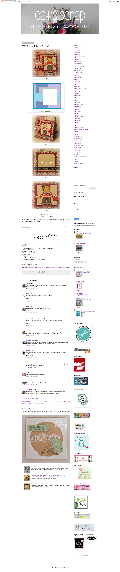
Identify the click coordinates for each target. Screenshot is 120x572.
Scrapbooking (78, 143)
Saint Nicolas (78, 136)
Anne (27, 381)
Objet (76, 124)
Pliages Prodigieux (79, 127)
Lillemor (28, 350)
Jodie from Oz (29, 389)
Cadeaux (70, 38)
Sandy (28, 306)
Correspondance (79, 74)
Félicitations (78, 86)
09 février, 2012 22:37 (31, 335)
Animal (77, 49)
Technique (77, 152)
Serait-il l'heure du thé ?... (37, 467)
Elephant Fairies (80, 281)
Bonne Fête (29, 274)
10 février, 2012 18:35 (31, 357)
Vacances (77, 159)
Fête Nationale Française (81, 88)
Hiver (76, 97)
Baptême (77, 54)
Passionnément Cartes (81, 270)
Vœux (76, 161)
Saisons (77, 142)
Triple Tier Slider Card (80, 156)
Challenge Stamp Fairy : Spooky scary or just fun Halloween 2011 (46, 475)
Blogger (66, 567)
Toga (76, 154)
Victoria (28, 283)
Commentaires (79, 262)
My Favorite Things (79, 117)
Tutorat (77, 158)
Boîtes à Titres (79, 232)
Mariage (77, 109)
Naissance (77, 118)
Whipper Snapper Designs (81, 163)
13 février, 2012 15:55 (31, 376)
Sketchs (64, 38)
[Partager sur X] (41, 272)
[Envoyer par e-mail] (37, 272)
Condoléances (78, 72)
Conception (78, 70)
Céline (28, 293)
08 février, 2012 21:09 (31, 302)
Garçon (77, 93)
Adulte (76, 47)
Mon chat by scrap (80, 298)
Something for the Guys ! (37, 484)
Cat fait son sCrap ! (81, 243)
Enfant (76, 79)
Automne (77, 52)
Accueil (24, 38)
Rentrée (77, 134)
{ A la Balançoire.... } (87, 244)
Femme (77, 83)
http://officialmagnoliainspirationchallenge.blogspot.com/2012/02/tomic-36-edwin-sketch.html (45, 267)
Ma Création (78, 106)
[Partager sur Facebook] (42, 272)
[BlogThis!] (39, 272)
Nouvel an (77, 120)
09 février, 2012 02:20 (31, 312)
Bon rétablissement (80, 56)
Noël (76, 122)
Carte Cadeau (78, 63)
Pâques (77, 131)
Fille (76, 84)
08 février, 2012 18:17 (31, 288)
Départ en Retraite (79, 77)
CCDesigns (78, 61)
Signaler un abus (79, 192)
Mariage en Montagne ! (29, 408)
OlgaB (27, 372)
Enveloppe (78, 81)
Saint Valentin (78, 138)
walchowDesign (30, 340)
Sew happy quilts (86, 282)
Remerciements (79, 133)
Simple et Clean (79, 145)
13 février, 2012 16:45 (31, 385)
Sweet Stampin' (79, 150)
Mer (76, 115)
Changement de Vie (80, 66)
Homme (77, 99)
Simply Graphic (79, 147)
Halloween (78, 95)
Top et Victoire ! (44, 38)
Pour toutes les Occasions (81, 129)
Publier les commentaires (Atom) (37, 403)
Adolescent (78, 45)
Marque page (78, 111)
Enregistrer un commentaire (31, 398)
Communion (78, 68)
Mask (76, 113)
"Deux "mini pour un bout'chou (82, 294)
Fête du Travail (78, 92)
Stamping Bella (79, 149)
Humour (77, 100)
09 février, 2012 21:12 (31, 325)
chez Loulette (79, 293)
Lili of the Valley (79, 104)
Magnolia (34, 274)
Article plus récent (27, 401)
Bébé (76, 59)
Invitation (77, 102)
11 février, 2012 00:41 (31, 367)
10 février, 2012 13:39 (31, 345)
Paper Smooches (79, 125)
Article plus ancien (65, 401)
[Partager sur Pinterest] (44, 272)
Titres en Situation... (87, 233)
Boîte (76, 57)
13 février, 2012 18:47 (31, 395)
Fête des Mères (79, 90)
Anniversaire (78, 50)
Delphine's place (80, 310)
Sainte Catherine (79, 140)
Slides (52, 38)
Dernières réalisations (33, 38)
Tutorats (58, 38)
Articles (78, 259)
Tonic (38, 274)
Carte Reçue (78, 65)
